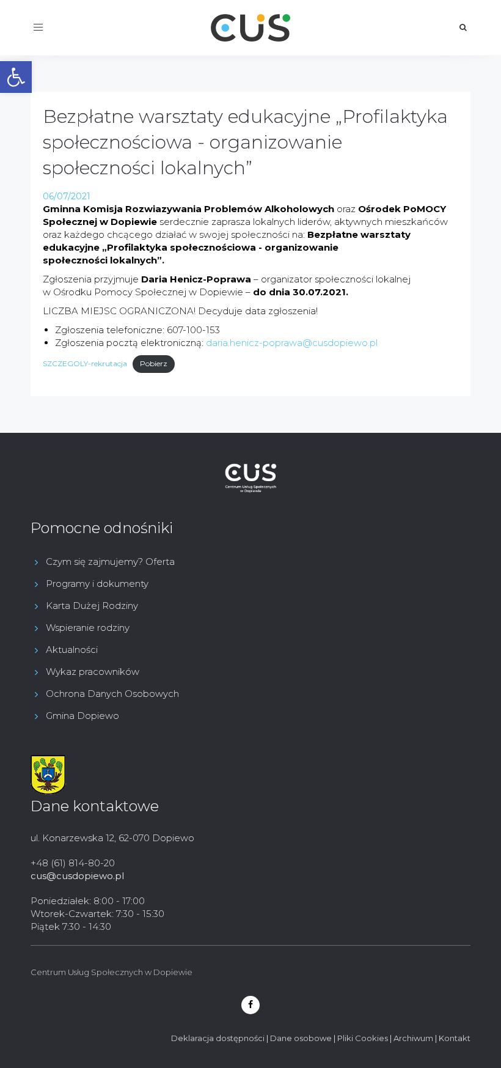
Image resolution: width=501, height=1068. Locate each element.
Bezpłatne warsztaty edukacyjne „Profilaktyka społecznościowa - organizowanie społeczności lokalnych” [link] (245, 142)
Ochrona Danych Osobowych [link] (112, 693)
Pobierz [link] (153, 363)
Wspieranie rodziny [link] (88, 627)
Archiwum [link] (413, 1038)
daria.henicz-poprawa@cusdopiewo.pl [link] (292, 342)
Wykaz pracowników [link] (92, 671)
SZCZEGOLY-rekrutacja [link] (85, 363)
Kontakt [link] (454, 1038)
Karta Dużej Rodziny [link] (92, 605)
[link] (16, 77)
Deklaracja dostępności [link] (218, 1038)
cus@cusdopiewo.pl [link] (77, 876)
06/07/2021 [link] (66, 196)
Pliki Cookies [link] (362, 1038)
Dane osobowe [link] (301, 1038)
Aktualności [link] (72, 649)
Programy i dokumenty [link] (97, 583)
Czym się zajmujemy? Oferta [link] (110, 561)
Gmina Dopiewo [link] (82, 715)
